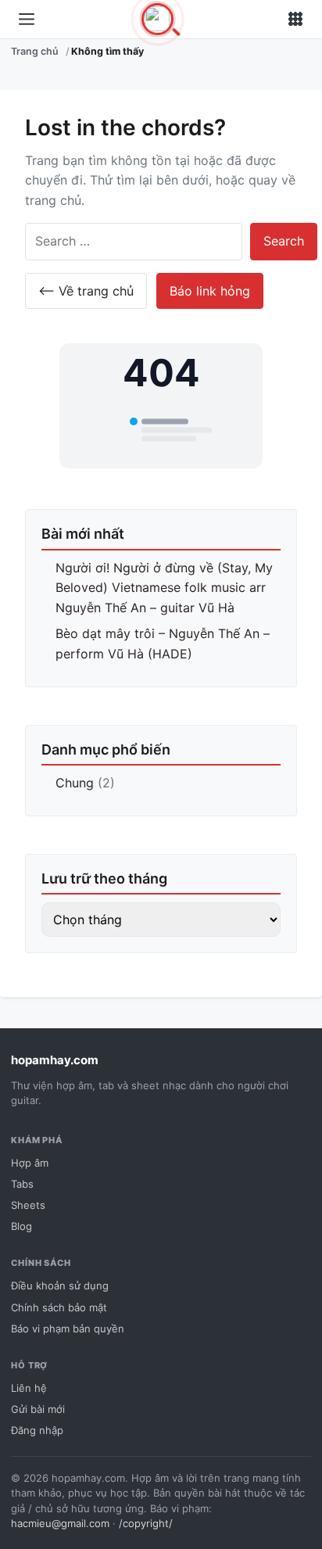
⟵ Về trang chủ (86, 291)
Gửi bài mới (38, 1409)
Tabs (22, 1184)
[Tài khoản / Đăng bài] (295, 19)
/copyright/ (146, 1523)
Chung (74, 783)
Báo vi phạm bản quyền (67, 1328)
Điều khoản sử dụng (60, 1285)
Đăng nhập (37, 1430)
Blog (21, 1226)
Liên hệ (29, 1388)
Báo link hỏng (210, 291)
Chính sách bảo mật (59, 1307)
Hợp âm (29, 1162)
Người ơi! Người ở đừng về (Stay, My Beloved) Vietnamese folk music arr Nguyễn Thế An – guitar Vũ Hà (164, 587)
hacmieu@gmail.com (60, 1523)
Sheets (28, 1205)
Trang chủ (35, 51)
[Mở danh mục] (26, 19)
